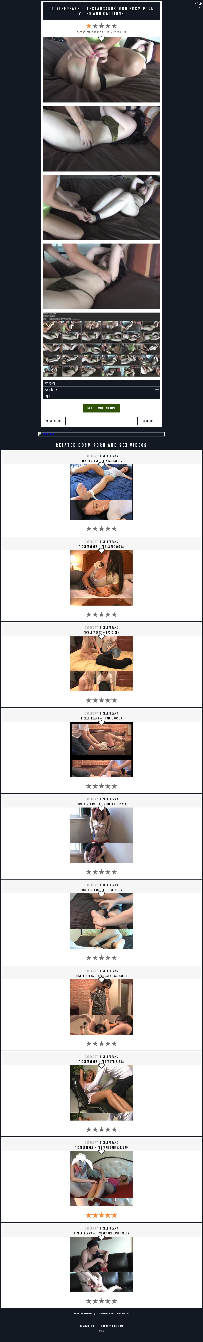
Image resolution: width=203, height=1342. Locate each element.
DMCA (101, 1330)
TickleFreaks (109, 456)
